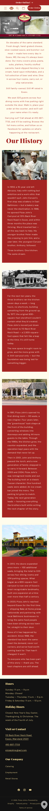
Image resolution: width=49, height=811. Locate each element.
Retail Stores (11, 778)
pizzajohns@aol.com (16, 750)
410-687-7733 (12, 744)
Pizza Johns (23, 800)
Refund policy (21, 804)
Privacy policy (35, 804)
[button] (5, 8)
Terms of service (25, 808)
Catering (9, 766)
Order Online (34, 8)
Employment (11, 772)
